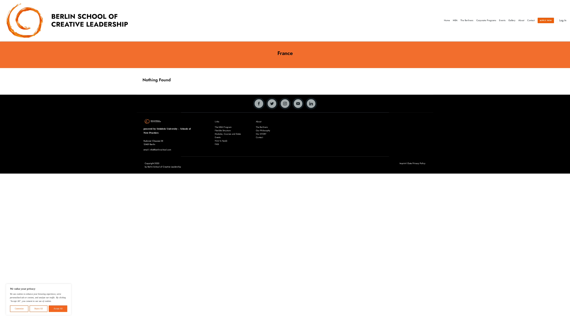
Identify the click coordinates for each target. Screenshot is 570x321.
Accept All (58, 308)
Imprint (403, 163)
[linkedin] (311, 103)
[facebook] (259, 103)
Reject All (38, 308)
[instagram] (285, 103)
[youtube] (298, 103)
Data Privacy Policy (416, 163)
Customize (19, 308)
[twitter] (272, 103)
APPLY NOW (546, 20)
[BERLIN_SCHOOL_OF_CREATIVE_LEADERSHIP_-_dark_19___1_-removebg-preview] (67, 4)
